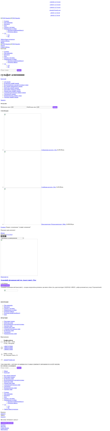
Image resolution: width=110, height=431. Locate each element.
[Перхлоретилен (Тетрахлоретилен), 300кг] (22, 224)
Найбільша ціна (31, 107)
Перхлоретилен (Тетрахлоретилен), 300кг (53, 224)
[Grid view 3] (4, 236)
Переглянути (4, 277)
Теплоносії (7, 332)
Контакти (7, 307)
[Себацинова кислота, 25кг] (22, 150)
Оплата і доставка (9, 308)
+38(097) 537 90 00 (55, 4)
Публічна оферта (12, 32)
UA (9, 35)
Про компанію (8, 305)
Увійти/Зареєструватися (11, 409)
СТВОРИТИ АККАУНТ (7, 423)
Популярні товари (9, 321)
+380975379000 (8, 346)
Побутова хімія (8, 323)
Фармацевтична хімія (10, 333)
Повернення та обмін (10, 310)
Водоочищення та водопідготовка (14, 324)
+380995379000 (8, 349)
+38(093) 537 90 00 (55, 7)
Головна (3, 227)
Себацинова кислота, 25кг (49, 150)
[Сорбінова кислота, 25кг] (22, 187)
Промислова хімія (9, 327)
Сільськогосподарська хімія (12, 329)
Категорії (3, 79)
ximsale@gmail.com (55, 10)
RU (9, 36)
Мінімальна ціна (5, 107)
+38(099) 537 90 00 (55, 2)
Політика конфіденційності (16, 30)
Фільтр (55, 107)
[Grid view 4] (5, 236)
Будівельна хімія (9, 330)
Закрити (3, 100)
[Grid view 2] (2, 236)
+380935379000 (8, 348)
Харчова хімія (8, 326)
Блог (5, 314)
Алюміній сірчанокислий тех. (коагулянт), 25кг (18, 280)
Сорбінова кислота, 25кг (48, 187)
